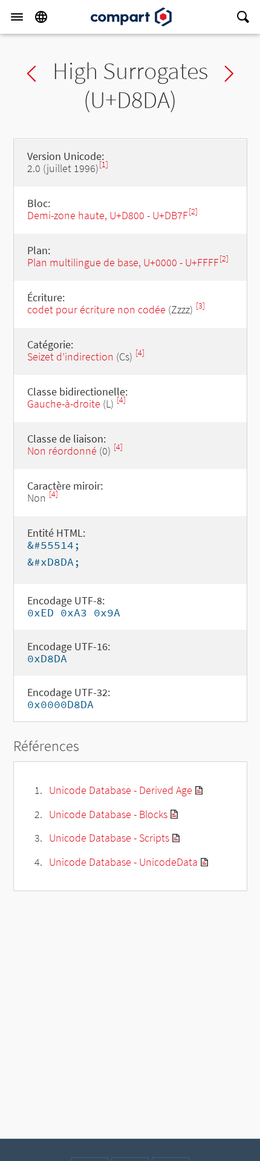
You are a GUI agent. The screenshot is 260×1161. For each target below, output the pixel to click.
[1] (103, 164)
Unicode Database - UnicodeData (123, 862)
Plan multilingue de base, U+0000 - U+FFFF (123, 262)
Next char (229, 74)
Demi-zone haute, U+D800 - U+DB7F (107, 215)
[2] (193, 211)
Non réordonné (62, 451)
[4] (140, 353)
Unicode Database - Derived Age (120, 790)
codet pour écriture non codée (96, 309)
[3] (200, 306)
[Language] (41, 17)
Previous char (31, 74)
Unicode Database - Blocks (108, 814)
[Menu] (17, 17)
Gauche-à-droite (63, 404)
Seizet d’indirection (70, 356)
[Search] (243, 17)
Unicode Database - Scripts (109, 838)
